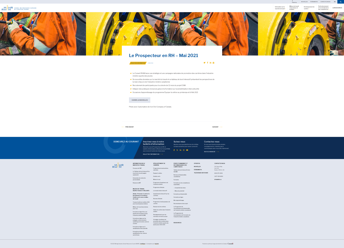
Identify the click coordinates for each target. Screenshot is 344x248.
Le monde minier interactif (160, 190)
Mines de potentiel (179, 191)
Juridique (142, 243)
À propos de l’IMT (137, 168)
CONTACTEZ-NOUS (219, 163)
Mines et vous (156, 179)
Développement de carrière (309, 7)
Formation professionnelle (180, 194)
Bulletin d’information (151, 154)
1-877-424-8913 (218, 176)
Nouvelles (304, 1)
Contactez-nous (325, 1)
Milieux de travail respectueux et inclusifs (294, 7)
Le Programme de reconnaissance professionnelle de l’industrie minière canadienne (182, 208)
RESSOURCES (177, 222)
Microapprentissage (179, 200)
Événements (314, 1)
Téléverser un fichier (201, 173)
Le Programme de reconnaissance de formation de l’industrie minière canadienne (182, 215)
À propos (294, 1)
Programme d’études (158, 187)
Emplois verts (156, 176)
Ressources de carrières (159, 206)
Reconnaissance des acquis (181, 203)
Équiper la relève (157, 173)
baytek (157, 243)
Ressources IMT (137, 183)
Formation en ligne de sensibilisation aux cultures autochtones (140, 233)
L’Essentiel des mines (180, 187)
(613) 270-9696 (218, 173)
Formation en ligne (178, 197)
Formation (176, 179)
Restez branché (209, 151)
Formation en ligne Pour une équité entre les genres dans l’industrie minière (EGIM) (140, 213)
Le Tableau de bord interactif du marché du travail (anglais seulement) (141, 173)
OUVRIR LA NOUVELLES (140, 100)
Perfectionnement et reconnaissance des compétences (323, 7)
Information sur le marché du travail (280, 7)
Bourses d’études (157, 198)
